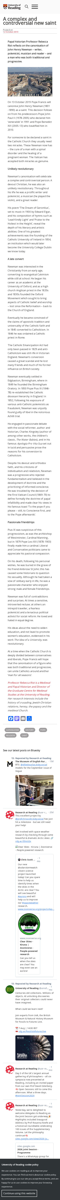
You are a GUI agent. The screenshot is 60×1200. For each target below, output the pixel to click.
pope (43, 730)
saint (24, 735)
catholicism (12, 730)
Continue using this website (19, 1193)
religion (10, 735)
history (30, 730)
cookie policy (50, 1174)
